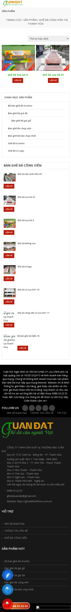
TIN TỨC (62, 412)
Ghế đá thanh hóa (17, 412)
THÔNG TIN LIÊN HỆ (42, 412)
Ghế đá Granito (16, 143)
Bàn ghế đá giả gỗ (21, 120)
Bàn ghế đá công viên (19, 128)
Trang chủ (13, 20)
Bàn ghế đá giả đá (17, 113)
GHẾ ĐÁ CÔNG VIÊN (15, 537)
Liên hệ (17, 80)
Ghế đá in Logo (16, 150)
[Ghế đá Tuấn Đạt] (12, 3)
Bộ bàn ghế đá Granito (20, 105)
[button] (33, 4)
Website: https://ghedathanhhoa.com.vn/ (29, 501)
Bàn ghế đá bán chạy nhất (22, 135)
